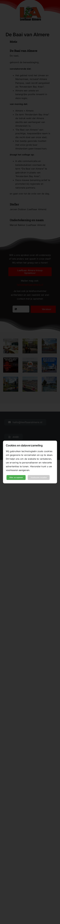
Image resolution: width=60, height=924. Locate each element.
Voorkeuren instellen (39, 477)
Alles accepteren (16, 477)
